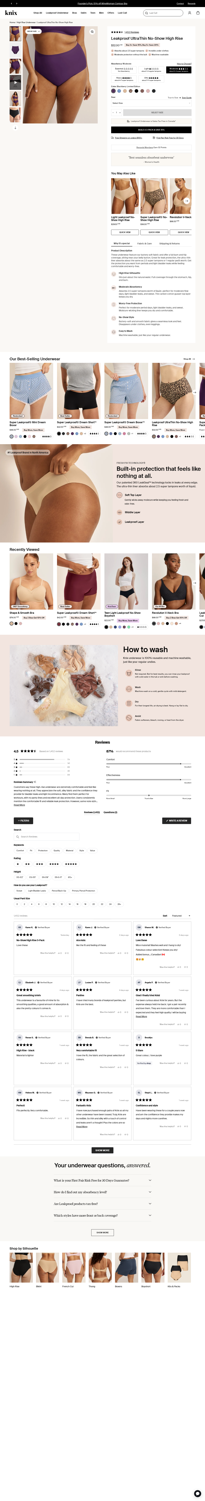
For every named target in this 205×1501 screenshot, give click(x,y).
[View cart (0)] (198, 13)
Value (92, 850)
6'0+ (70, 877)
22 (102, 904)
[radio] (113, 91)
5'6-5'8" (45, 877)
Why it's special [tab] (122, 243)
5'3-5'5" (32, 877)
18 (85, 904)
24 (110, 904)
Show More (103, 1232)
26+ (119, 904)
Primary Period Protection (83, 890)
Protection (43, 850)
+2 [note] (85, 433)
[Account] (189, 13)
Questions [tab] (110, 813)
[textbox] (46, 836)
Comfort (20, 850)
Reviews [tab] (92, 813)
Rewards (191, 3)
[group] (15, 33)
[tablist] (151, 244)
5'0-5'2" (19, 877)
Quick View (125, 232)
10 (54, 904)
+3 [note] (132, 627)
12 (62, 904)
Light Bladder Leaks (37, 890)
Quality (57, 850)
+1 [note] (132, 433)
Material (69, 850)
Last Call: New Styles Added (102, 3)
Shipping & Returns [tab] (169, 243)
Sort (165, 915)
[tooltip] (35, 782)
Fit (31, 850)
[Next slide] (15, 128)
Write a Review (180, 821)
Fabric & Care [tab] (144, 243)
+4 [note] (180, 623)
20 (93, 904)
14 (69, 904)
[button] (125, 32)
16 (77, 904)
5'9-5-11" (58, 877)
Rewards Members (144, 147)
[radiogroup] (133, 91)
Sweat (19, 890)
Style (81, 850)
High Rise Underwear (26, 22)
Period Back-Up (59, 890)
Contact (180, 3)
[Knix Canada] (11, 12)
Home (12, 22)
